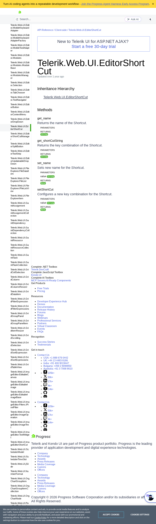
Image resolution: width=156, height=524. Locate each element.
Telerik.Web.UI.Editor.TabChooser (20, 91)
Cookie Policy (40, 517)
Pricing (41, 291)
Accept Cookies (111, 514)
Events (41, 329)
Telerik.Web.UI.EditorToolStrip (20, 152)
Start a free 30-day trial (94, 46)
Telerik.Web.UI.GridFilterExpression (20, 300)
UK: (55, 360)
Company (42, 453)
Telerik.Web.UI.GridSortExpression (20, 351)
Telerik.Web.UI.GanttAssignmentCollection (20, 213)
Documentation (45, 307)
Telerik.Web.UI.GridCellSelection (20, 271)
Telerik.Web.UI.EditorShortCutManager (20, 136)
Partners (41, 323)
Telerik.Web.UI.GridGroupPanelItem (20, 322)
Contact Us (43, 355)
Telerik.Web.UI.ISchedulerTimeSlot (20, 458)
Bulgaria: (57, 366)
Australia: (58, 368)
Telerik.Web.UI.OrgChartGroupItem (20, 479)
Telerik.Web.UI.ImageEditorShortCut (20, 443)
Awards (41, 459)
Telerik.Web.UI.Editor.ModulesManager (20, 75)
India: (56, 363)
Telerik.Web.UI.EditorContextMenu (20, 113)
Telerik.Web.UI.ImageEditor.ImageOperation (20, 415)
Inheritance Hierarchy (55, 88)
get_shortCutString (50, 140)
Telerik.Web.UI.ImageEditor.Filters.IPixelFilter (20, 405)
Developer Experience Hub (52, 301)
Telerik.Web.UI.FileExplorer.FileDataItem (20, 171)
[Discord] (45, 397)
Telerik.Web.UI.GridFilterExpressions (20, 307)
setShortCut (45, 189)
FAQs (40, 331)
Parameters (47, 128)
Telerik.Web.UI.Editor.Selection (20, 84)
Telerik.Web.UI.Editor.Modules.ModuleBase (20, 65)
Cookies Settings (140, 514)
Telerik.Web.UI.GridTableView (20, 365)
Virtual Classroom (47, 326)
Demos (41, 304)
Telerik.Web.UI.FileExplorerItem (20, 197)
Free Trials (43, 288)
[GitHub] (45, 393)
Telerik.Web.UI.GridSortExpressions (20, 358)
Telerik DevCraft (40, 269)
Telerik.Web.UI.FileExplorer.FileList (20, 179)
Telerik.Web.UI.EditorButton (20, 105)
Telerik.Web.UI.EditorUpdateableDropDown (20, 161)
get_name (44, 118)
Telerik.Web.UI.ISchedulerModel (20, 450)
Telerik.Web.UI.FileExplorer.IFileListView (20, 188)
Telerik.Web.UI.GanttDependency (20, 221)
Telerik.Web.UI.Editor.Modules (20, 56)
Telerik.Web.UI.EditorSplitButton (20, 145)
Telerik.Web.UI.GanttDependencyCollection (20, 230)
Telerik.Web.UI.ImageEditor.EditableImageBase (20, 394)
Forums (41, 312)
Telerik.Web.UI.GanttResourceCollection (20, 248)
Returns (45, 131)
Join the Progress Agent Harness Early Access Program (115, 3)
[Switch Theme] (150, 19)
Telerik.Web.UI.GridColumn (20, 278)
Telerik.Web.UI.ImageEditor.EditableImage (20, 384)
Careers (41, 467)
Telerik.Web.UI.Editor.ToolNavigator (20, 98)
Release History (46, 309)
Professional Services (49, 320)
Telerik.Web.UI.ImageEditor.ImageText (20, 425)
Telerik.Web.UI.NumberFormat (19, 472)
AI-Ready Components (58, 280)
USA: (55, 357)
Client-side (61, 30)
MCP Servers (38, 280)
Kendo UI (36, 275)
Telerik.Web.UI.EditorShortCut (19, 127)
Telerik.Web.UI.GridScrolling (20, 336)
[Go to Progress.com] (41, 438)
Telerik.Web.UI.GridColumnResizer (20, 285)
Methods (44, 110)
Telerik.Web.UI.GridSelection (20, 344)
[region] (78, 514)
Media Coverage (46, 464)
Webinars (42, 318)
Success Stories (46, 342)
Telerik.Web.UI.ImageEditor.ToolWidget (20, 435)
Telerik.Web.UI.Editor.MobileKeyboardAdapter (20, 28)
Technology (43, 456)
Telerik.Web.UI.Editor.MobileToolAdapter (20, 48)
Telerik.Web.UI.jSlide (19, 465)
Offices (41, 469)
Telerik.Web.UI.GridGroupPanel (20, 314)
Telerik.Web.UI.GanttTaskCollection (20, 263)
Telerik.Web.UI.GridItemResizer (20, 329)
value (47, 176)
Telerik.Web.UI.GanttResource (20, 239)
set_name (44, 163)
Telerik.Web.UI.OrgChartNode (20, 497)
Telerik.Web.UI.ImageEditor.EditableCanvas (20, 374)
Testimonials (44, 344)
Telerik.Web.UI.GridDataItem (20, 292)
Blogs (40, 315)
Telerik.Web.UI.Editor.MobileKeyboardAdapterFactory (20, 38)
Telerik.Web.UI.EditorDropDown (20, 120)
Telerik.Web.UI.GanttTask (20, 256)
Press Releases (46, 461)
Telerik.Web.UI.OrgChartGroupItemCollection (20, 488)
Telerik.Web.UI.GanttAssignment (20, 204)
